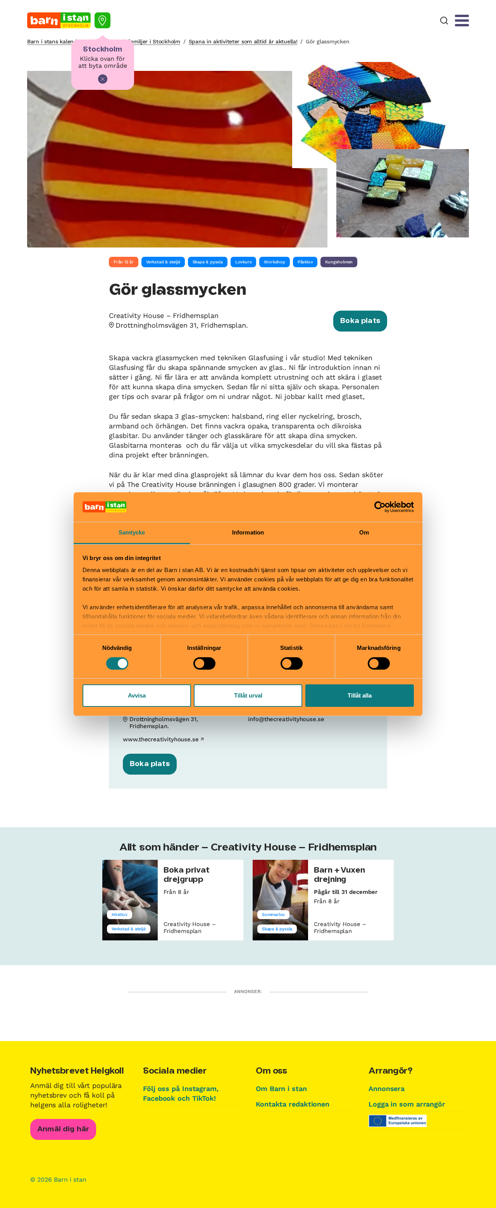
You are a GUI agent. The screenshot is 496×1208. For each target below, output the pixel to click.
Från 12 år (124, 262)
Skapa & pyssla (208, 262)
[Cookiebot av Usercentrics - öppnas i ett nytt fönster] (380, 507)
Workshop (274, 262)
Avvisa (137, 695)
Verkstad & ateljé (163, 262)
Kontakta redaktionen (292, 1104)
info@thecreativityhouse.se (286, 719)
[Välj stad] (102, 20)
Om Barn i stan (281, 1088)
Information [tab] (248, 532)
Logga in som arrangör (407, 1104)
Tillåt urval (248, 695)
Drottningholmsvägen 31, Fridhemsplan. (181, 325)
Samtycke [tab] (132, 532)
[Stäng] (102, 79)
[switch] (204, 663)
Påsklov (305, 262)
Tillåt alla (360, 695)
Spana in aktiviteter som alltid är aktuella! (243, 41)
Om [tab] (364, 532)
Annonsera (387, 1088)
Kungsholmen (339, 262)
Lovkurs (243, 262)
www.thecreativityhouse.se (161, 739)
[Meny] (462, 20)
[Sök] (444, 20)
